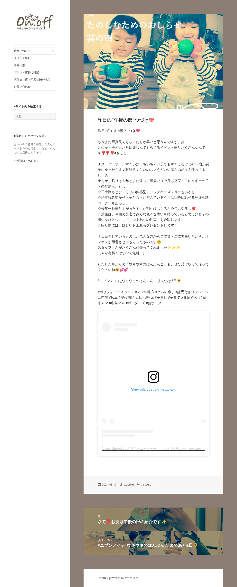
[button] (35, 22)
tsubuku (129, 485)
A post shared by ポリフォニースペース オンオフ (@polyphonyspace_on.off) (158, 448)
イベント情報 (22, 58)
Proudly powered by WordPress (118, 578)
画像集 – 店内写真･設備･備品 (32, 80)
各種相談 (19, 65)
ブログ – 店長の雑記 (26, 72)
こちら (29, 161)
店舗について (22, 51)
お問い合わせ (22, 87)
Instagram (147, 485)
